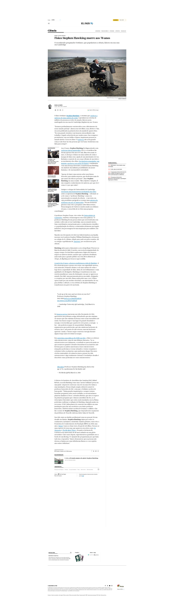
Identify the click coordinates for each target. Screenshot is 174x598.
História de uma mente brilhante (52, 176)
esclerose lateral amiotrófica (71, 150)
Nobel (61, 426)
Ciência (52, 30)
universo (81, 139)
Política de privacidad (73, 595)
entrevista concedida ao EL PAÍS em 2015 (71, 338)
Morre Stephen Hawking (59, 35)
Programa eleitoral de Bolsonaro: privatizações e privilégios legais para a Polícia (117, 178)
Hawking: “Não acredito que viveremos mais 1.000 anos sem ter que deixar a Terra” (53, 161)
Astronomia (83, 469)
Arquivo (77, 552)
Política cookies (66, 595)
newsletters (52, 552)
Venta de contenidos (54, 595)
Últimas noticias (112, 162)
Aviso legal (61, 595)
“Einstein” (76, 241)
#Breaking (60, 367)
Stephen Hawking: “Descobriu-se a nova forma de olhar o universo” (53, 205)
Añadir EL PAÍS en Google (93, 110)
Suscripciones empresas (92, 595)
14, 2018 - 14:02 (62, 106)
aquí (83, 475)
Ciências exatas (90, 469)
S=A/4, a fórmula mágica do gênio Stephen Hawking (81, 458)
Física (78, 469)
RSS (97, 595)
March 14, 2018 (75, 373)
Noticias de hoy (103, 595)
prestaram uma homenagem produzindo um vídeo (78, 192)
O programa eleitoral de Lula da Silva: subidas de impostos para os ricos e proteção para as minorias (117, 173)
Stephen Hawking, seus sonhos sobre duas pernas (52, 190)
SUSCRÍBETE (116, 20)
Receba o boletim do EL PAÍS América (64, 451)
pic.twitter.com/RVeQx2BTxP (67, 301)
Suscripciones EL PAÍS (83, 595)
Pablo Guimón (58, 105)
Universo (66, 469)
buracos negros (62, 314)
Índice (99, 595)
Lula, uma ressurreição (116, 169)
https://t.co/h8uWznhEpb (72, 298)
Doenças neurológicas (58, 469)
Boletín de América (53, 555)
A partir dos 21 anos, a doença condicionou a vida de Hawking (75, 263)
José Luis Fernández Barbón (70, 460)
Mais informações (58, 475)
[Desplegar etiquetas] (98, 469)
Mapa (78, 595)
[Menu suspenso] (49, 23)
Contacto (49, 595)
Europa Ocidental (72, 469)
